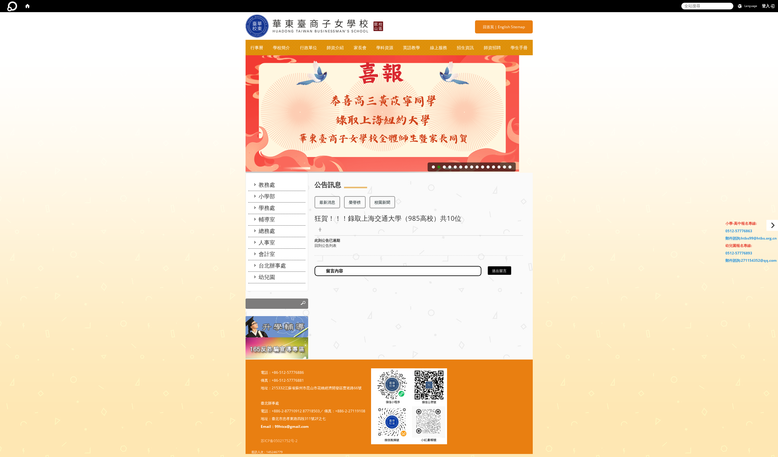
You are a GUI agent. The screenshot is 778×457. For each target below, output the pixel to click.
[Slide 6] (460, 167)
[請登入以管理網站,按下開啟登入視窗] (12, 6)
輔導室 (267, 219)
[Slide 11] (488, 167)
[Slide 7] (466, 167)
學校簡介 (281, 47)
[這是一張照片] (277, 326)
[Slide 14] (504, 167)
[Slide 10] (482, 167)
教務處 (267, 184)
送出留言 (499, 270)
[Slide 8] (471, 167)
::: (480, 26)
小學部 (267, 196)
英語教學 (411, 47)
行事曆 (256, 47)
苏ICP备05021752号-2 (279, 440)
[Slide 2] (438, 167)
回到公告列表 (325, 245)
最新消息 (327, 202)
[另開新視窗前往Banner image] (277, 347)
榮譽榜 (355, 202)
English (504, 26)
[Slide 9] (477, 167)
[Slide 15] (509, 167)
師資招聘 (492, 47)
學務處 (267, 207)
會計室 (267, 253)
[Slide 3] (444, 167)
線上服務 (438, 47)
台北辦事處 (272, 265)
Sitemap (518, 26)
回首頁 (488, 26)
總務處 (267, 230)
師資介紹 (335, 47)
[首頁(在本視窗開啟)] (27, 6)
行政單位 (308, 47)
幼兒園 (267, 277)
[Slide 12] (493, 167)
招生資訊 (465, 47)
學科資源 (384, 47)
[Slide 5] (455, 167)
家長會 (360, 47)
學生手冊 (519, 47)
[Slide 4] (449, 167)
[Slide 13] (499, 167)
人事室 (267, 242)
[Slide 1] (433, 167)
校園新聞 (382, 202)
